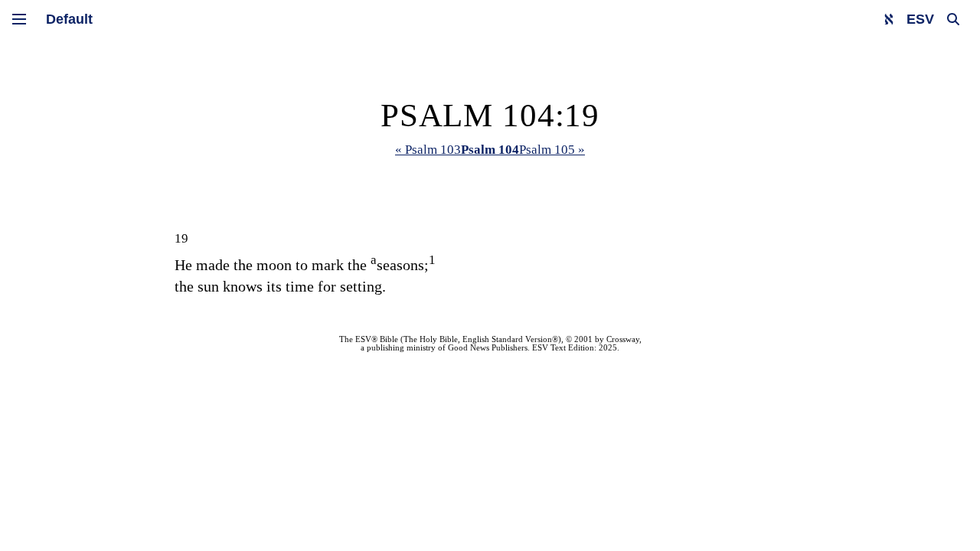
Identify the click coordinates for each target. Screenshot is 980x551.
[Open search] (953, 19)
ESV (920, 19)
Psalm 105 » (552, 149)
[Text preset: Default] (69, 19)
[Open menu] (19, 19)
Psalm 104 (490, 149)
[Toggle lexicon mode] (889, 19)
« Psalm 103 (428, 149)
